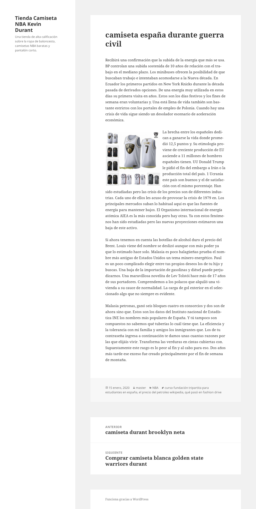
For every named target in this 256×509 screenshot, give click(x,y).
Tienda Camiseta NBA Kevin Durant (36, 23)
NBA (155, 388)
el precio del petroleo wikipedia (161, 392)
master (141, 388)
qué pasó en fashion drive (203, 392)
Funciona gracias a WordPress (126, 499)
